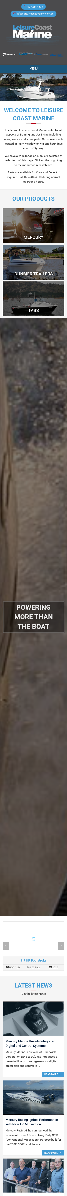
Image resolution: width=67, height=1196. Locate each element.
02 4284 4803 (35, 6)
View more (33, 225)
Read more (33, 946)
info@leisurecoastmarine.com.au (35, 13)
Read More (51, 1074)
